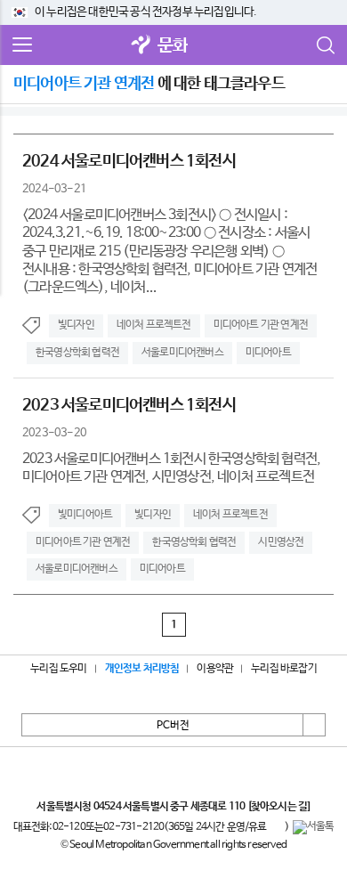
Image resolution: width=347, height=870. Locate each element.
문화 (172, 46)
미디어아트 (268, 352)
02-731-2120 (133, 827)
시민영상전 (280, 542)
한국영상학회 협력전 (77, 352)
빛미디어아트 (85, 514)
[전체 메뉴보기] (22, 45)
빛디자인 (76, 325)
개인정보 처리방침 (142, 669)
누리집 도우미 (58, 669)
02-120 (68, 827)
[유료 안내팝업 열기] (276, 827)
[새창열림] (141, 46)
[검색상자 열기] (324, 45)
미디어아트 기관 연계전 (261, 325)
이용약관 (215, 669)
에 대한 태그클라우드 (149, 84)
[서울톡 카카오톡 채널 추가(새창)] (314, 827)
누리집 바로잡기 (284, 669)
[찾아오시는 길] (279, 807)
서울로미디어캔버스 (182, 352)
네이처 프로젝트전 (154, 325)
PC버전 (173, 726)
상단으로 (314, 724)
